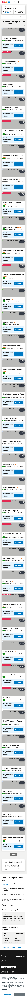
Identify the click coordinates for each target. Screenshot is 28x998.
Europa (13, 947)
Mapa (21, 17)
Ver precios (18, 46)
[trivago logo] (6, 2)
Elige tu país (4, 960)
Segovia (13, 949)
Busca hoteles (5, 947)
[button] (13, 7)
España (19, 947)
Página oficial (6, 884)
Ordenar (5, 17)
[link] (14, 2)
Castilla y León (5, 949)
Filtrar (13, 17)
